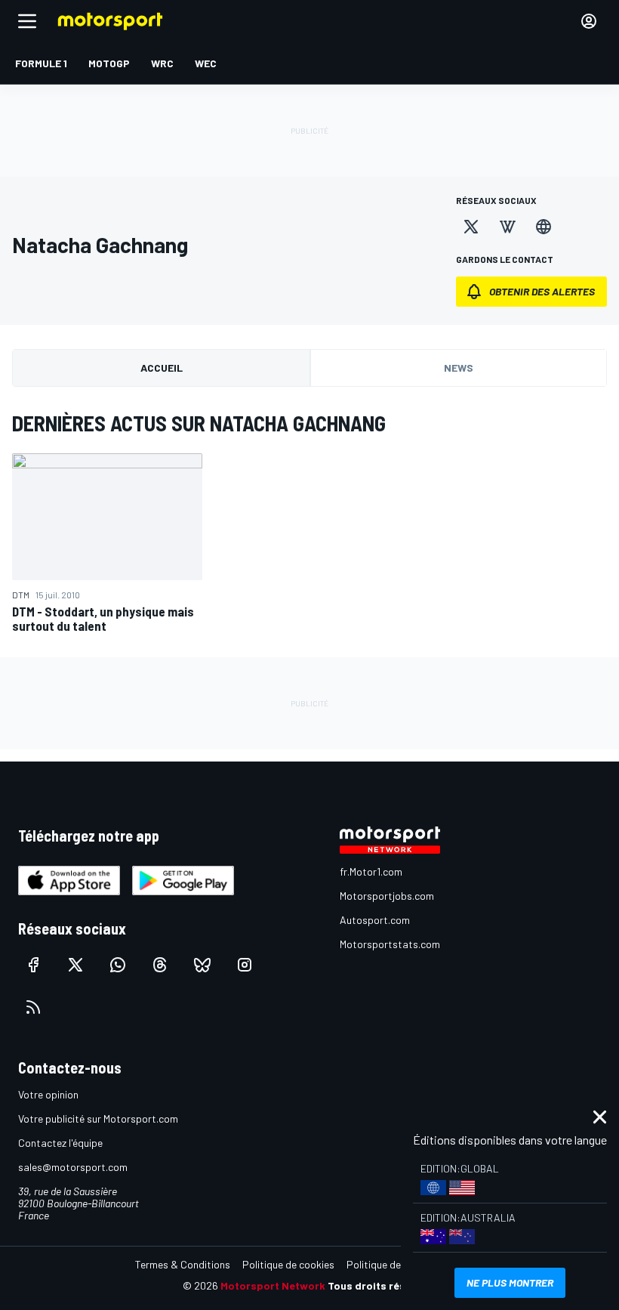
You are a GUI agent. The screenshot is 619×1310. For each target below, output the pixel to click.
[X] (471, 227)
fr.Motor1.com (371, 871)
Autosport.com (375, 919)
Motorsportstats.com (390, 944)
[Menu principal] (27, 21)
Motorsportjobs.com (387, 895)
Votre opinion (48, 1094)
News (458, 367)
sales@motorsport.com (73, 1166)
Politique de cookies (288, 1264)
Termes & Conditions (182, 1264)
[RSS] (33, 1007)
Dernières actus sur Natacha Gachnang (199, 423)
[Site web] (543, 227)
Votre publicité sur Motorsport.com (98, 1118)
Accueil (161, 367)
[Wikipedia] (507, 227)
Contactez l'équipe (60, 1142)
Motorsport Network (272, 1285)
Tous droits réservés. (382, 1285)
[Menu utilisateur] (589, 21)
